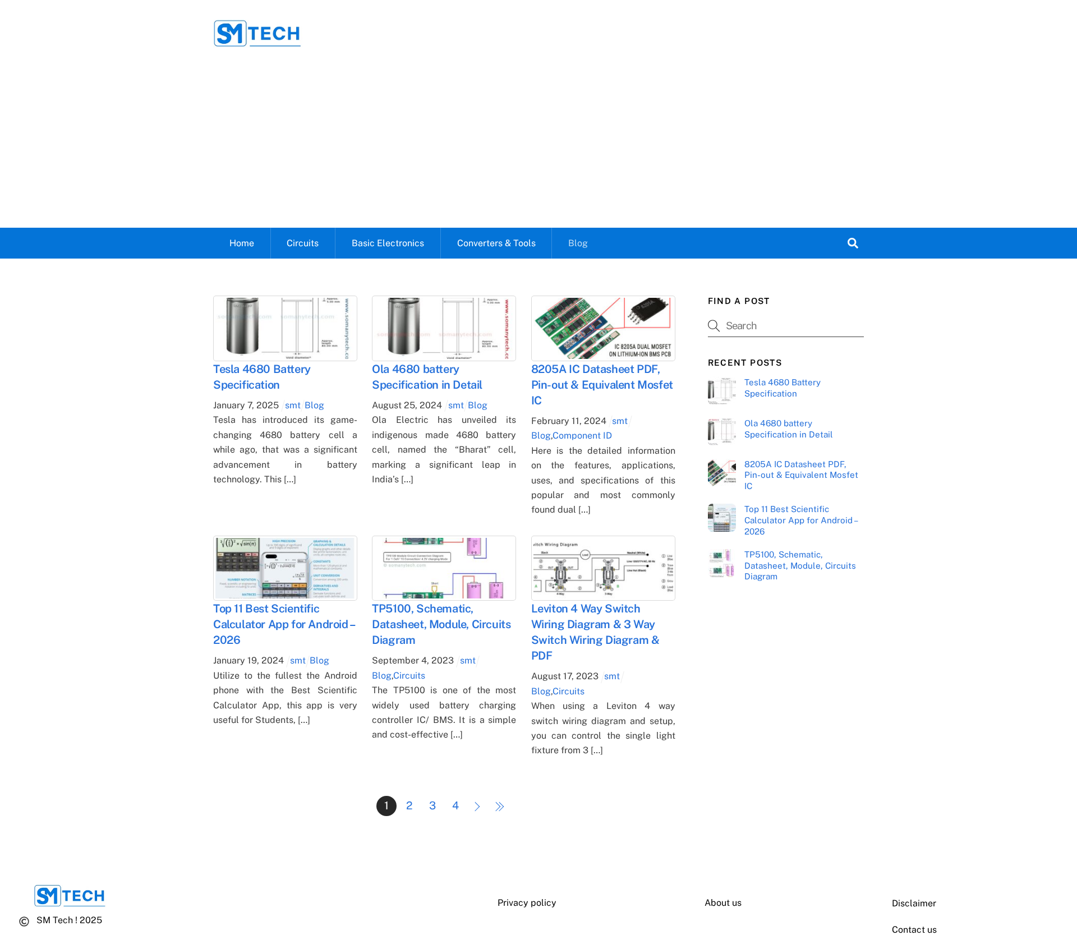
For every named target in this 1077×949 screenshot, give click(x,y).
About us (723, 902)
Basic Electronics (388, 243)
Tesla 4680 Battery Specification (782, 387)
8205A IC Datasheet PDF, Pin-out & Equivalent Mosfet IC (602, 384)
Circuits (303, 243)
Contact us (914, 929)
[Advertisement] (538, 143)
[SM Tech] (257, 42)
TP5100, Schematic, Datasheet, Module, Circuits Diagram (441, 624)
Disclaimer (914, 903)
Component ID (582, 435)
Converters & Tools (496, 243)
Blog (578, 243)
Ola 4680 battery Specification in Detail (788, 428)
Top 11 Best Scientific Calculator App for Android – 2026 (284, 624)
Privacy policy (527, 902)
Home (241, 243)
